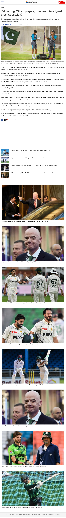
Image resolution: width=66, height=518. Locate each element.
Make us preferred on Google (16, 119)
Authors (50, 514)
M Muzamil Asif (7, 24)
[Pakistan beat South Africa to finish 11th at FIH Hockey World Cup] (5, 152)
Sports (2, 7)
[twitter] (5, 120)
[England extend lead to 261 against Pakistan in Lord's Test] (5, 160)
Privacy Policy (56, 514)
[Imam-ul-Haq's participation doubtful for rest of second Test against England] (5, 167)
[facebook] (2, 120)
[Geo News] (31, 2)
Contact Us (44, 514)
